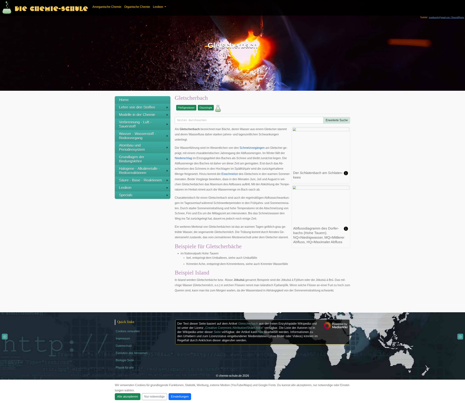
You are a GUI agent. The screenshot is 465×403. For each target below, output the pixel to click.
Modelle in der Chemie (137, 115)
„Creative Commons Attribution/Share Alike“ (234, 328)
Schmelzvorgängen (252, 147)
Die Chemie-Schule (51, 7)
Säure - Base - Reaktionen (140, 180)
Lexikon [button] (158, 6)
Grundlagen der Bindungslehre (131, 159)
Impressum (123, 338)
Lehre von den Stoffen (137, 107)
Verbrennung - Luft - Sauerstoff (135, 124)
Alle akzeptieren (127, 396)
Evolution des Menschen (131, 353)
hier (260, 332)
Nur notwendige (154, 396)
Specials (125, 195)
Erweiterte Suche (337, 120)
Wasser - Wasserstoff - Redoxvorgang (137, 136)
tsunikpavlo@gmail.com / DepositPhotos (446, 17)
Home (124, 100)
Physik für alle (125, 367)
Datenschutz (124, 345)
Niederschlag (183, 158)
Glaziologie (205, 107)
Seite (217, 332)
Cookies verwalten (128, 331)
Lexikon (125, 188)
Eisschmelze (229, 173)
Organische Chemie (137, 6)
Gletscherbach (248, 323)
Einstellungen (180, 396)
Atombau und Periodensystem (132, 147)
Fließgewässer (186, 107)
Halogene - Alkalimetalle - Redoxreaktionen (139, 171)
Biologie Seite (125, 360)
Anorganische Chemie (106, 6)
